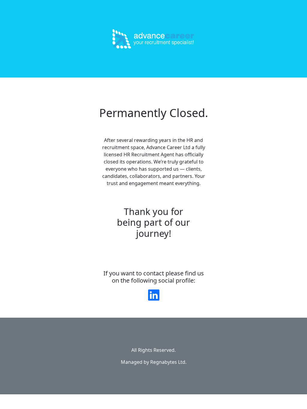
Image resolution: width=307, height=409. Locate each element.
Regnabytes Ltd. (168, 362)
